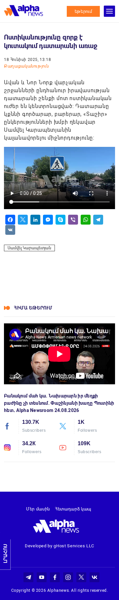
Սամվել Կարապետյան (29, 248)
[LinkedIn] (35, 220)
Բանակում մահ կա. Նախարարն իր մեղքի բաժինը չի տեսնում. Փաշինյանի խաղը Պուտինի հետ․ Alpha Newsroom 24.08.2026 (59, 403)
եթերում (83, 11)
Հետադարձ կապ (73, 508)
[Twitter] (23, 220)
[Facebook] (10, 220)
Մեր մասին (38, 508)
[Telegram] (98, 220)
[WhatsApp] (85, 220)
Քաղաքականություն (26, 66)
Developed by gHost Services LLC (59, 545)
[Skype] (60, 220)
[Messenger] (48, 220)
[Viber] (73, 220)
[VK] (10, 230)
